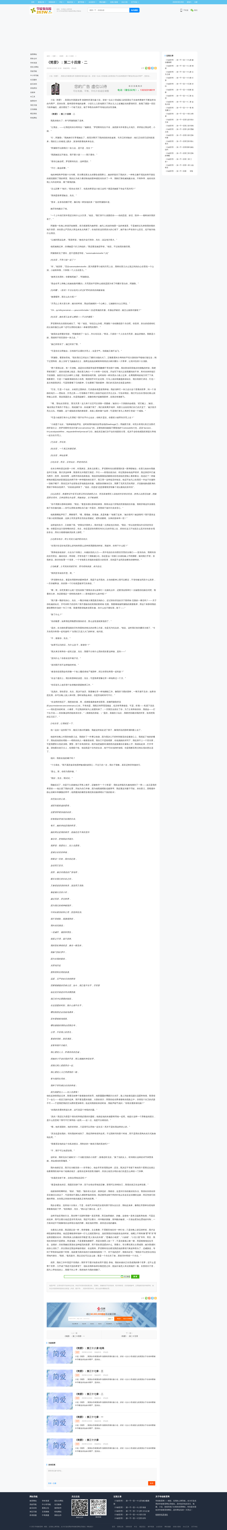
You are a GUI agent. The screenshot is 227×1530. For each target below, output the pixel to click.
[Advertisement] (113, 33)
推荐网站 (33, 54)
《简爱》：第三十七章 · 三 (89, 1371)
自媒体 (32, 92)
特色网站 (33, 118)
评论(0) (73, 68)
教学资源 (81, 2)
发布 (151, 1483)
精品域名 (33, 113)
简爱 (54, 56)
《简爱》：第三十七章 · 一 (89, 1417)
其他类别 (33, 88)
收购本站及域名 (161, 1515)
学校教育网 (39, 1527)
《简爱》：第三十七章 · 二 (89, 1394)
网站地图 (102, 2)
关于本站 (134, 2)
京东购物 (33, 109)
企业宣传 (92, 2)
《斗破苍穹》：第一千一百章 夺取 (179, 171)
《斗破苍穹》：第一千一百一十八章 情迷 (130, 1507)
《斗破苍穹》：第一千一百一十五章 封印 (130, 1518)
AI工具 (32, 97)
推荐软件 (33, 101)
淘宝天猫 (33, 105)
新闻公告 (41, 2)
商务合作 (33, 58)
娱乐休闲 (33, 84)
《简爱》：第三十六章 (87, 1440)
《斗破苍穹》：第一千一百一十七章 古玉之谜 (131, 1511)
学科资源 (33, 63)
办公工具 (124, 2)
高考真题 (33, 1515)
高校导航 (33, 71)
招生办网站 (34, 67)
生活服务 (33, 80)
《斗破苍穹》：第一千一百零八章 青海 (179, 126)
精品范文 (70, 2)
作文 (61, 2)
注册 (195, 2)
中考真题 (45, 1515)
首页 (32, 2)
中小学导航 (34, 75)
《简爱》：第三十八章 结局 (89, 1348)
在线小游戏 (114, 2)
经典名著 (52, 2)
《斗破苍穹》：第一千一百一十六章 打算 (130, 1515)
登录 (49, 1483)
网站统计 (90, 1527)
